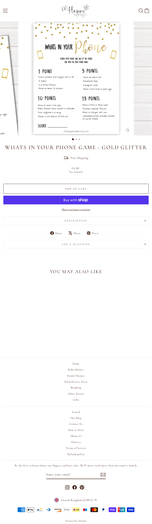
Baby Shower (76, 369)
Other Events (76, 393)
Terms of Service (76, 448)
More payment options (76, 209)
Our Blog (76, 418)
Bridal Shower (76, 375)
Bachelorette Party (76, 381)
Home (76, 363)
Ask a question (76, 244)
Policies (76, 442)
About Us (76, 436)
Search (76, 412)
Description (76, 220)
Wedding (76, 387)
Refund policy (76, 454)
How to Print (76, 430)
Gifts (76, 399)
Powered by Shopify (75, 520)
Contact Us (76, 424)
